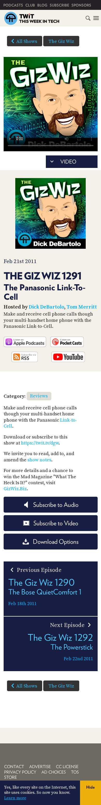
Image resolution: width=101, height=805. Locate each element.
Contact (14, 766)
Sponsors (81, 5)
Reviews (39, 396)
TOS (75, 772)
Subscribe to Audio (55, 504)
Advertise (40, 766)
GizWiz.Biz (15, 489)
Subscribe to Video (55, 523)
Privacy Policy (20, 772)
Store (10, 777)
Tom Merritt (82, 307)
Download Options (55, 541)
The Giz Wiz (61, 41)
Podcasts (13, 5)
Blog (42, 5)
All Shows (26, 41)
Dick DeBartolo (46, 307)
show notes (39, 460)
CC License (67, 766)
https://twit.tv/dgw (40, 443)
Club (30, 5)
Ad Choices (53, 772)
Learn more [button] (15, 798)
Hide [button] (90, 787)
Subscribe (59, 5)
